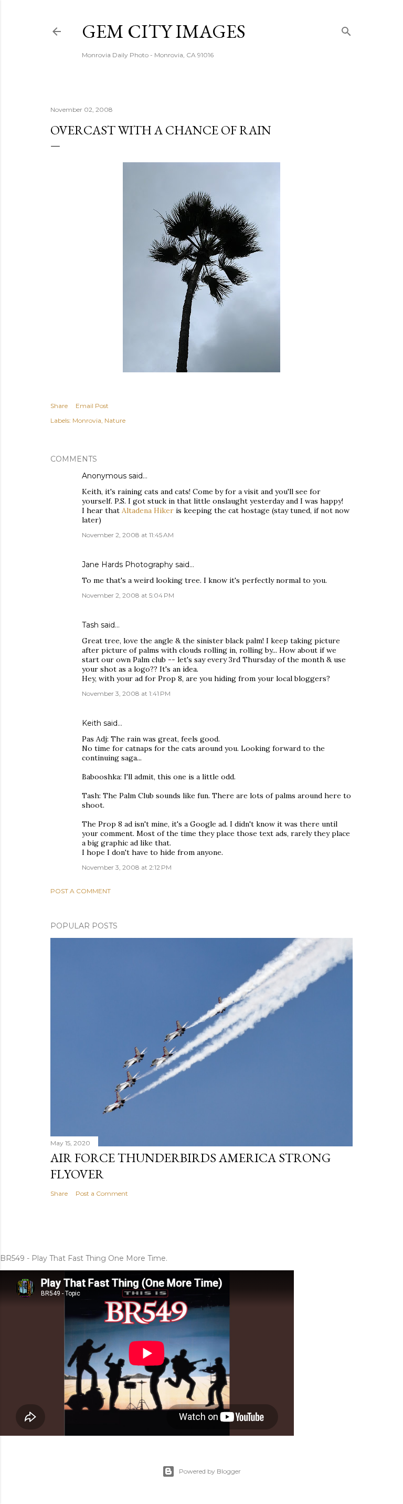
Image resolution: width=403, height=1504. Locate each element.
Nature (114, 420)
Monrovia (86, 420)
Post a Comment (80, 891)
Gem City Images (164, 31)
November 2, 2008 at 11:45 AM (128, 535)
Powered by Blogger (210, 1471)
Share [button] (59, 406)
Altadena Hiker (148, 510)
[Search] (346, 29)
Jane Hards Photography (127, 564)
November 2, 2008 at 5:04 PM (128, 595)
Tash (90, 625)
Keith (91, 723)
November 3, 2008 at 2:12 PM (127, 867)
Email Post (92, 406)
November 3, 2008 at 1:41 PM (126, 693)
